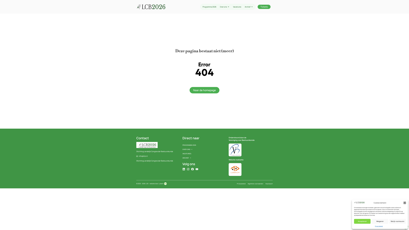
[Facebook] (192, 169)
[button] (405, 203)
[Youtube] (197, 169)
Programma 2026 (189, 145)
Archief (185, 158)
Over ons (186, 149)
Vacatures (186, 154)
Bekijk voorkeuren (397, 221)
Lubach (161, 184)
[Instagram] (188, 169)
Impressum (269, 184)
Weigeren (380, 221)
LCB (147, 184)
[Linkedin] (183, 169)
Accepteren (362, 221)
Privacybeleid (379, 226)
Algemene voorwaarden (255, 184)
